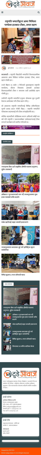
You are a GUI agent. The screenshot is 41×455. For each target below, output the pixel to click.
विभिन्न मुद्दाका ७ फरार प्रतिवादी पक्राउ (13, 274)
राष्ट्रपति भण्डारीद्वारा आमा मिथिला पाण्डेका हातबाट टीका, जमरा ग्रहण (20, 23)
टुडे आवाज (11, 68)
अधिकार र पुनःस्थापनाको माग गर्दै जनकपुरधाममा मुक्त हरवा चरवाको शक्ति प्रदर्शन (19, 196)
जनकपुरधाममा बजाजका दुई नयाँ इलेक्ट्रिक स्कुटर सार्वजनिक (18, 249)
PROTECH (11, 450)
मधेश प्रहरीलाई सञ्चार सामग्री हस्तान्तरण (14, 222)
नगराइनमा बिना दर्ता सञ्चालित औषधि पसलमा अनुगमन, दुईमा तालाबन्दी (19, 168)
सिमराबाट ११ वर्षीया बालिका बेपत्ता (23, 346)
